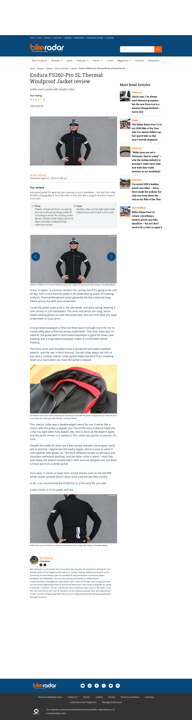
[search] (158, 49)
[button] (73, 260)
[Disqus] (76, 643)
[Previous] (35, 256)
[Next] (111, 256)
